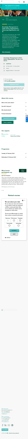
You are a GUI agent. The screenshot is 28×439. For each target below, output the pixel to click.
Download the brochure (8, 118)
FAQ (7, 433)
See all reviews (10, 24)
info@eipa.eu (4, 413)
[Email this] (27, 116)
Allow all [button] (14, 230)
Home (7, 18)
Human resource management (11, 19)
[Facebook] (3, 425)
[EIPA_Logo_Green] (7, 1)
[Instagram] (12, 425)
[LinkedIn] (5, 425)
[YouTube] (8, 425)
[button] (19, 2)
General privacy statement (14, 433)
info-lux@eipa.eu (5, 421)
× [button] (24, 200)
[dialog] (14, 219)
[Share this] (27, 118)
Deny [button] (14, 234)
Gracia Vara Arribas (15, 136)
